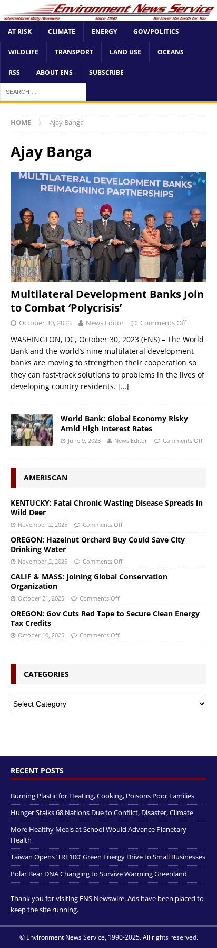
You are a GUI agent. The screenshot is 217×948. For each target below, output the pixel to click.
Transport (74, 51)
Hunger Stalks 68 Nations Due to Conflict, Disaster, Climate (102, 812)
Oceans (170, 51)
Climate (61, 31)
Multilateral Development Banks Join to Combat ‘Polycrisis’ (107, 301)
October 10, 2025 (41, 635)
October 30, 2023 (45, 322)
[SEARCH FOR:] (43, 91)
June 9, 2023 (84, 440)
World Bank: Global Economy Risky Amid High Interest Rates (124, 423)
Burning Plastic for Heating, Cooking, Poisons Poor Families (102, 795)
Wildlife (23, 51)
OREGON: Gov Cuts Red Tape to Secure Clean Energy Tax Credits (105, 618)
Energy (104, 31)
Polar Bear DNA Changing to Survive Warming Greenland (99, 873)
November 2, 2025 (42, 524)
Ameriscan (45, 477)
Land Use (125, 51)
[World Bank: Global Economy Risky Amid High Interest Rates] (32, 430)
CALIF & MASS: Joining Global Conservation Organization (89, 581)
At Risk (20, 31)
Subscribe (106, 72)
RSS (14, 72)
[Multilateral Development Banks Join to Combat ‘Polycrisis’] (108, 227)
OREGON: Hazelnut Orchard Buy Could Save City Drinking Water (98, 544)
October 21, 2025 (41, 598)
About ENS (54, 72)
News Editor (105, 322)
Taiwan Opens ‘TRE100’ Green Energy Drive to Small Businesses (108, 857)
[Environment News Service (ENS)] (108, 15)
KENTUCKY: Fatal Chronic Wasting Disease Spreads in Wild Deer (107, 507)
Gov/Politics (156, 31)
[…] (123, 386)
